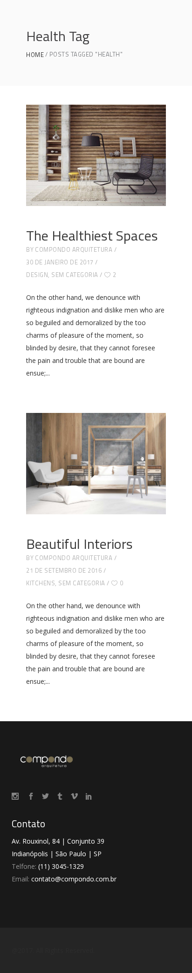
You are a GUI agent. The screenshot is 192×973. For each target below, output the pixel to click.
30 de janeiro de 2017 (60, 262)
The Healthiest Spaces (92, 235)
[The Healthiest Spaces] (96, 155)
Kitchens (40, 583)
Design (37, 274)
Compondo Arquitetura (73, 249)
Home (35, 55)
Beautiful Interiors (79, 543)
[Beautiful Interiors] (96, 463)
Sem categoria (74, 274)
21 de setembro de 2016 (64, 570)
